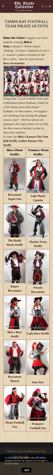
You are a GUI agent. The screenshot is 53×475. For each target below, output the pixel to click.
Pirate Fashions (19, 451)
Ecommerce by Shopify (38, 451)
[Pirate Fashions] (24, 6)
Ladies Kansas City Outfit (23, 143)
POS (25, 451)
